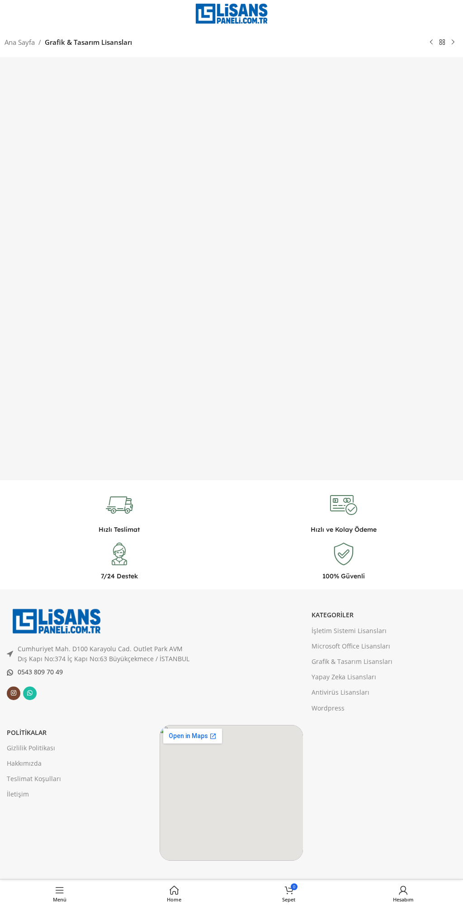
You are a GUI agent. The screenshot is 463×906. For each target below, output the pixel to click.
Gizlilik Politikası (31, 748)
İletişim (18, 794)
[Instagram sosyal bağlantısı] (13, 693)
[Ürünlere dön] (442, 42)
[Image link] (56, 620)
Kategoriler (333, 614)
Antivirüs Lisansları (340, 692)
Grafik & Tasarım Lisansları (88, 42)
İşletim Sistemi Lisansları (349, 630)
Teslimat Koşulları (34, 778)
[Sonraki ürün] (453, 42)
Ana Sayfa (20, 42)
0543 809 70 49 (40, 672)
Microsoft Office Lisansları (351, 646)
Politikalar (27, 732)
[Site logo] (231, 12)
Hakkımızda (24, 763)
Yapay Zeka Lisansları (344, 676)
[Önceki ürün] (431, 42)
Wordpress (328, 708)
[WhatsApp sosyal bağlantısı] (30, 693)
